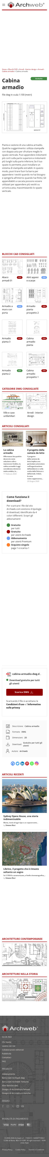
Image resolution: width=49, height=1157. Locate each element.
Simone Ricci (10, 825)
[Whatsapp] (32, 763)
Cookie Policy (20, 1150)
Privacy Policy (7, 1150)
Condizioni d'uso (15, 704)
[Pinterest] (27, 763)
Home (4, 69)
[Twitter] (17, 763)
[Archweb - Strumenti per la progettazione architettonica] (26, 5)
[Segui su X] (12, 1106)
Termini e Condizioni (36, 1150)
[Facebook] (13, 763)
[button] (3, 4)
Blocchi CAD (13, 69)
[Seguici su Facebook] (3, 1106)
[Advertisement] (24, 38)
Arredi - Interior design (27, 69)
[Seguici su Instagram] (8, 1106)
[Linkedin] (22, 763)
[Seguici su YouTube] (22, 1106)
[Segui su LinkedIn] (17, 1106)
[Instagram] (37, 763)
